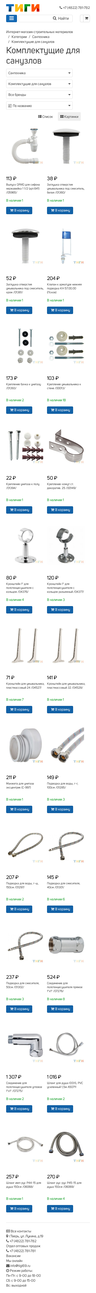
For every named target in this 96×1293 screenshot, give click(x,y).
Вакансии (13, 1256)
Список (47, 117)
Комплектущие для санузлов (33, 42)
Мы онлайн (14, 1261)
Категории (19, 37)
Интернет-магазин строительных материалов (39, 32)
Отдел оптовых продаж (23, 1246)
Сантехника (40, 37)
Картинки (71, 117)
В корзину (21, 210)
